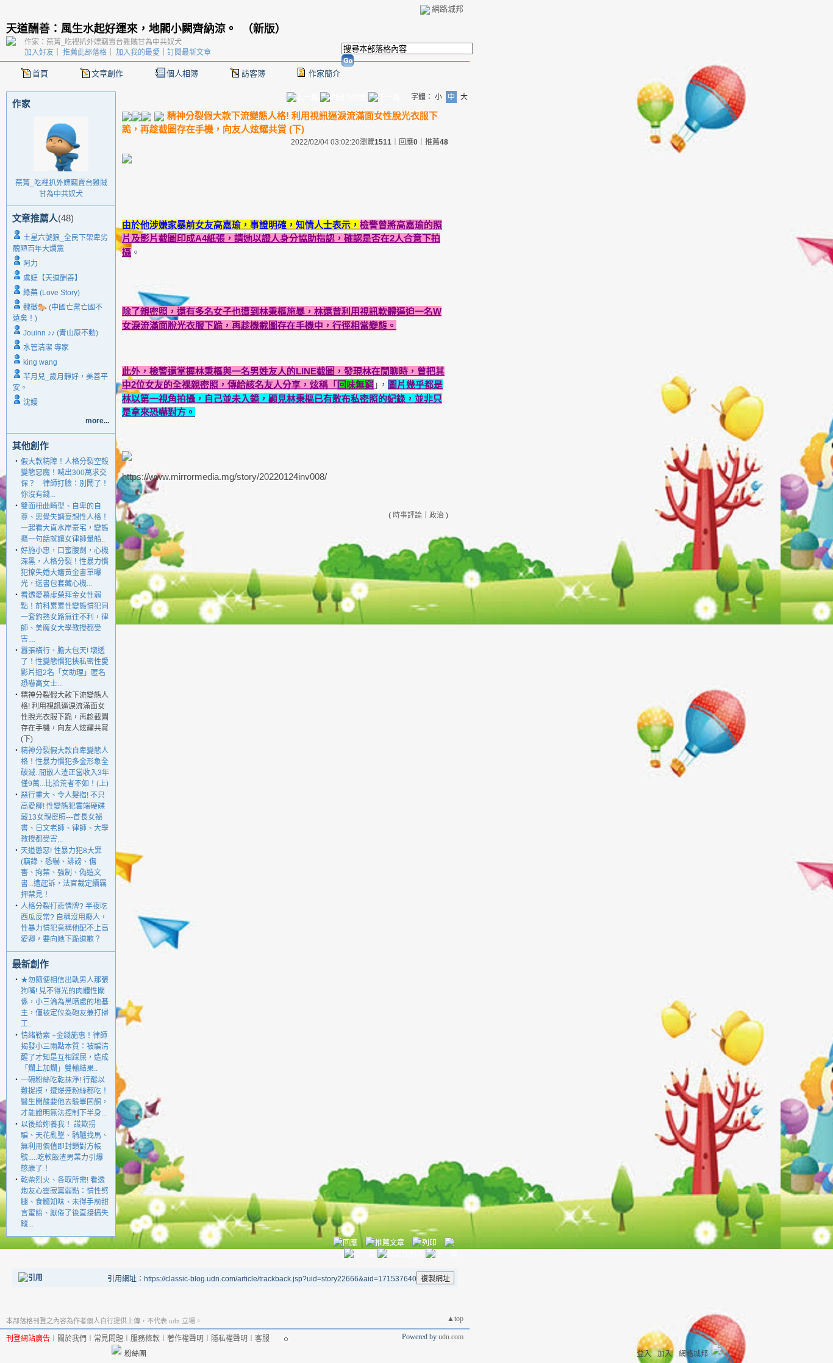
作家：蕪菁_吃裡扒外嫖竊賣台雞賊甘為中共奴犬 (103, 42)
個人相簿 (182, 73)
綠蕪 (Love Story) (51, 292)
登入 (644, 1354)
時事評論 (407, 515)
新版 (264, 29)
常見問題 (108, 1338)
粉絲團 (135, 1354)
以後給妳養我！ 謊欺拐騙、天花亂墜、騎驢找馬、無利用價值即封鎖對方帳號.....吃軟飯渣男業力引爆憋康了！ (65, 1146)
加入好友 (39, 52)
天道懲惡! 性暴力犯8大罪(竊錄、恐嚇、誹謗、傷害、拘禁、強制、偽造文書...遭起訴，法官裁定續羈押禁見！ (64, 872)
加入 (664, 1354)
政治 (436, 515)
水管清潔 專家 (46, 347)
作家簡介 (324, 73)
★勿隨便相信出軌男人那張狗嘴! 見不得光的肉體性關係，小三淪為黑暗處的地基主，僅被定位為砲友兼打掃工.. (65, 1002)
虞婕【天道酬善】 (52, 278)
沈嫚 (30, 402)
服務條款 (145, 1338)
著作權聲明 (185, 1338)
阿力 (30, 263)
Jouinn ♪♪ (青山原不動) (60, 333)
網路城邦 (447, 8)
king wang (40, 362)
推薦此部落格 (85, 52)
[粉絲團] (116, 1349)
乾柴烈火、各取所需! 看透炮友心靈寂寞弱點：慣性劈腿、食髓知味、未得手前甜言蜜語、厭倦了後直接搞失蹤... (65, 1202)
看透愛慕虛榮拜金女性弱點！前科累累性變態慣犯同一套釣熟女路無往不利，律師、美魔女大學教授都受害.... (65, 617)
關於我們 (72, 1338)
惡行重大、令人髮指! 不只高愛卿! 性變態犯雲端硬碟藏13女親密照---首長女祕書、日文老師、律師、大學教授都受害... (65, 817)
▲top (455, 1318)
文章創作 (107, 73)
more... (97, 421)
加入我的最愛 (138, 52)
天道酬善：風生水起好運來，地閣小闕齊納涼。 (121, 29)
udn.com (450, 1337)
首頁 (40, 73)
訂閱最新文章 (189, 52)
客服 (262, 1338)
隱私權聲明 (229, 1338)
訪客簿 (253, 73)
